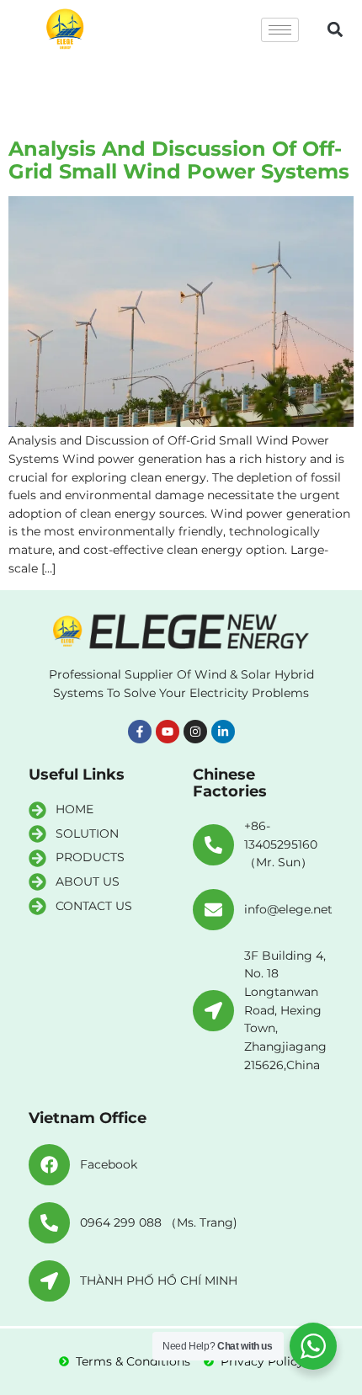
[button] (335, 30)
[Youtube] (167, 731)
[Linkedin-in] (223, 731)
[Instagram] (195, 731)
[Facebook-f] (140, 731)
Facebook (108, 1164)
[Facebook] (49, 1164)
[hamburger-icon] (280, 30)
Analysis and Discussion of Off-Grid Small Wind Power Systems (178, 159)
